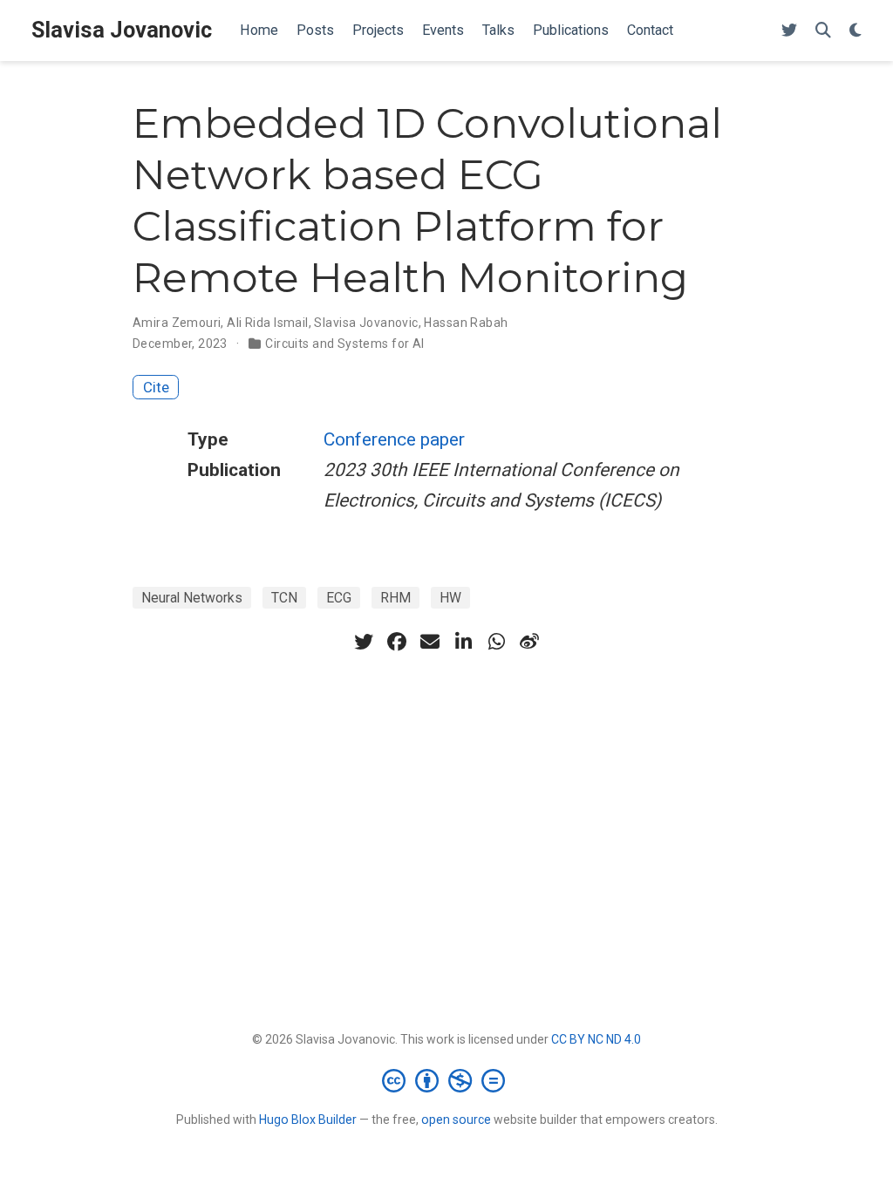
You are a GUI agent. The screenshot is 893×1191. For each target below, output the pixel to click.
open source (456, 1119)
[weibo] (529, 642)
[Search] (823, 31)
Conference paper (394, 439)
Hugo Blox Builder (308, 1119)
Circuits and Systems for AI (344, 343)
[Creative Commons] (447, 1080)
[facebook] (397, 642)
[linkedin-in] (463, 642)
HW (450, 597)
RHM (395, 597)
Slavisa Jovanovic (121, 30)
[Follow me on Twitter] (789, 31)
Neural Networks (191, 597)
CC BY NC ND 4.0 (596, 1039)
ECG (338, 597)
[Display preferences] (855, 31)
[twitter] (364, 642)
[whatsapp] (496, 642)
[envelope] (430, 642)
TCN (284, 597)
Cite (156, 387)
